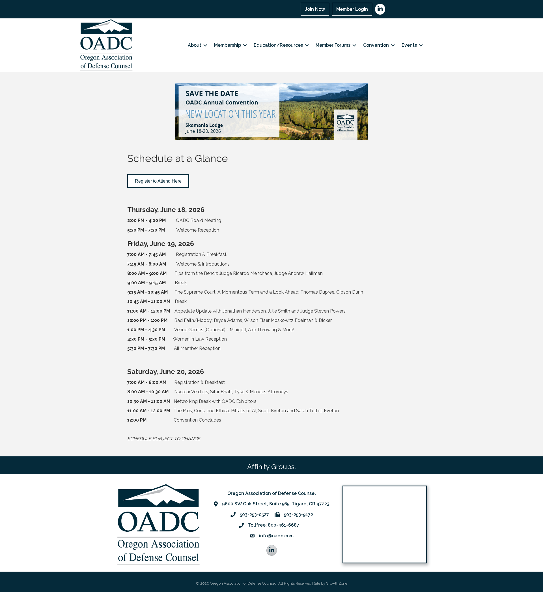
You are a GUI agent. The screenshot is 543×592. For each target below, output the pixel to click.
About (194, 45)
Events (409, 45)
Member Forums (333, 45)
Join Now (315, 9)
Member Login (352, 9)
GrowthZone (336, 583)
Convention (376, 45)
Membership (227, 45)
